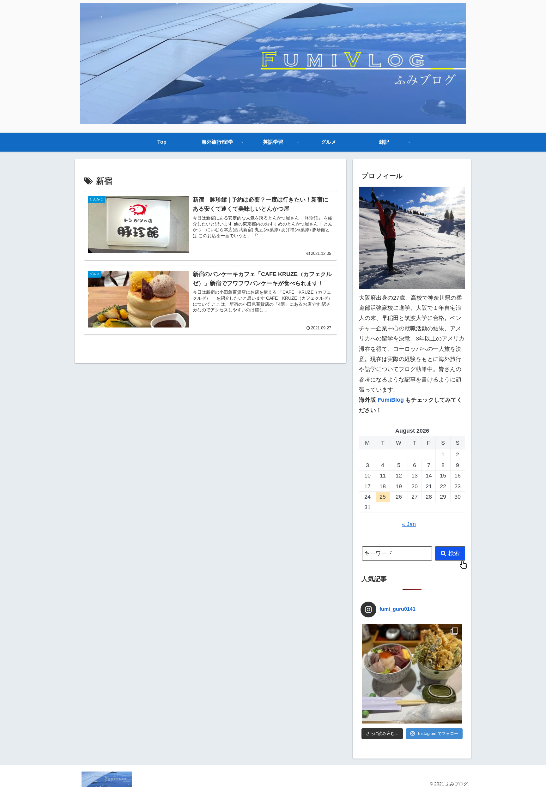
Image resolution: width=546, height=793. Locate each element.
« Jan (409, 524)
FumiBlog (391, 400)
